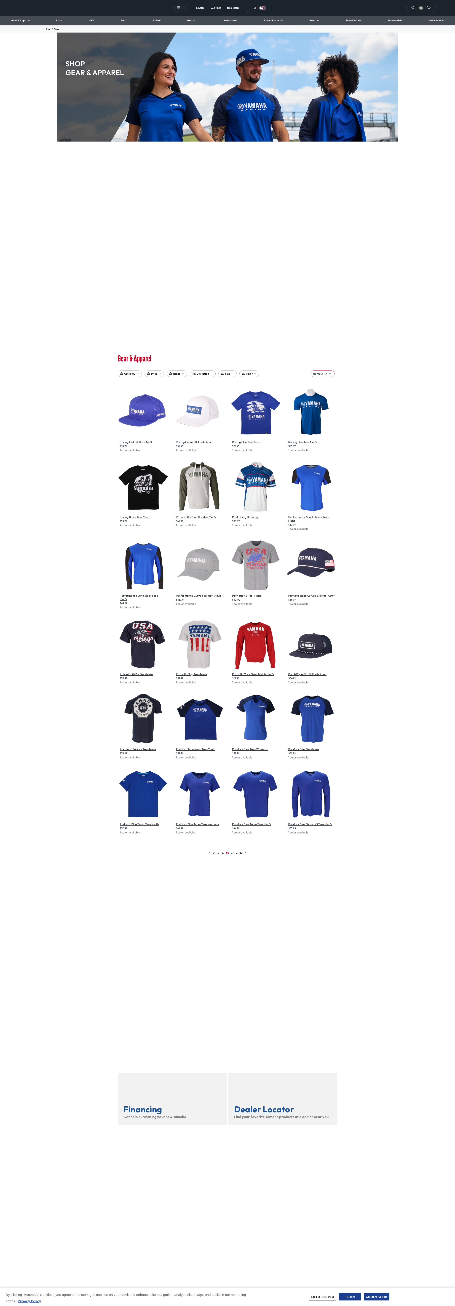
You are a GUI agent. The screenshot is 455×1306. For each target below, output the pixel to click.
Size (227, 373)
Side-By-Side (353, 20)
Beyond (233, 8)
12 (241, 852)
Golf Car (192, 20)
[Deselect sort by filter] (330, 373)
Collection (203, 373)
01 (214, 852)
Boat (124, 20)
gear (57, 29)
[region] (227, 1297)
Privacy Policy (29, 1301)
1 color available (130, 450)
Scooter (314, 20)
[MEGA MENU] (178, 8)
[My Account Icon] (421, 8)
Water (216, 8)
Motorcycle (230, 20)
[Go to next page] (245, 852)
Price (154, 373)
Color (249, 373)
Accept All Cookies (376, 1296)
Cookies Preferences (322, 1296)
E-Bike (157, 20)
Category (129, 373)
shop (48, 29)
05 (222, 852)
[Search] (413, 8)
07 (232, 852)
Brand (177, 373)
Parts (59, 20)
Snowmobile (395, 20)
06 (227, 852)
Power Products (273, 20)
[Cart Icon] (429, 8)
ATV (91, 20)
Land (200, 8)
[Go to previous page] (209, 852)
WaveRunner (436, 20)
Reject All (350, 1296)
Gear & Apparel (20, 20)
